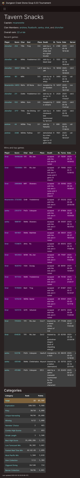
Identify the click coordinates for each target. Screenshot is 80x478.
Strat (6, 157)
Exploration (9, 406)
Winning (8, 421)
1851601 (18, 233)
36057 (17, 68)
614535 (18, 334)
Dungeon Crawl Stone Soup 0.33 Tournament (28, 3)
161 (16, 76)
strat (47, 27)
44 (16, 59)
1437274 (18, 310)
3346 (17, 133)
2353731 (18, 211)
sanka (41, 27)
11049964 (18, 168)
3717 (16, 111)
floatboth (32, 27)
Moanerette (9, 85)
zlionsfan (59, 27)
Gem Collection (11, 460)
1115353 (18, 321)
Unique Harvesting (12, 416)
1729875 (18, 244)
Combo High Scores (13, 430)
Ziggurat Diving (11, 465)
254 (16, 46)
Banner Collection (12, 470)
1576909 (18, 288)
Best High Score (11, 440)
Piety (7, 411)
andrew (23, 27)
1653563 (18, 255)
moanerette (18, 23)
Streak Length (10, 435)
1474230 (18, 299)
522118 (17, 353)
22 (21, 32)
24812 (17, 85)
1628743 (18, 266)
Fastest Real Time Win (14, 450)
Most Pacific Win (12, 455)
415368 (18, 370)
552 (16, 102)
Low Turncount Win (13, 445)
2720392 (18, 200)
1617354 (18, 277)
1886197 (18, 222)
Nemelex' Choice (12, 425)
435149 (18, 361)
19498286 (19, 157)
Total (7, 401)
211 (16, 94)
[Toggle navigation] (5, 9)
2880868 (18, 184)
